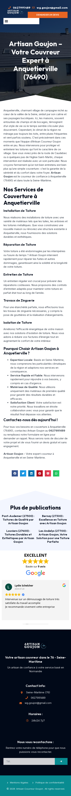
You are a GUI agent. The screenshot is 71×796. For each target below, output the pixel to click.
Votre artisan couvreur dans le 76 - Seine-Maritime (35, 659)
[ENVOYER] (61, 761)
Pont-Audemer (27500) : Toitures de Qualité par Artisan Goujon (18, 519)
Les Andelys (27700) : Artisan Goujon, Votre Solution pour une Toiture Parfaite (52, 536)
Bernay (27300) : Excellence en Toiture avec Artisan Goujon (53, 519)
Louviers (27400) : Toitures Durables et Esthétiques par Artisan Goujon (18, 536)
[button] (6, 21)
